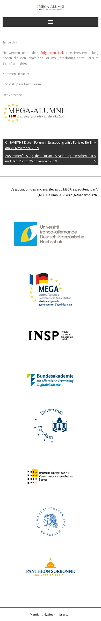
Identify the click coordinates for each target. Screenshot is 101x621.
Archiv (12, 42)
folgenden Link (52, 52)
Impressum (63, 614)
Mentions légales (41, 614)
